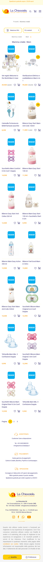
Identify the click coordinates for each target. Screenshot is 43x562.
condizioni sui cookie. (11, 544)
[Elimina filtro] (30, 37)
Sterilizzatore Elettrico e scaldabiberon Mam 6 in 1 (31, 78)
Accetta (13, 557)
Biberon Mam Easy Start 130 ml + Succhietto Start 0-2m (31, 216)
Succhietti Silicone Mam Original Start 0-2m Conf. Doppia (11, 404)
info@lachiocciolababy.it (22, 446)
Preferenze (32, 557)
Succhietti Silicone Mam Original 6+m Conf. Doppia (31, 309)
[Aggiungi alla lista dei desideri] (15, 85)
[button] (40, 11)
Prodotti (16, 22)
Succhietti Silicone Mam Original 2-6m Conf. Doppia (31, 356)
